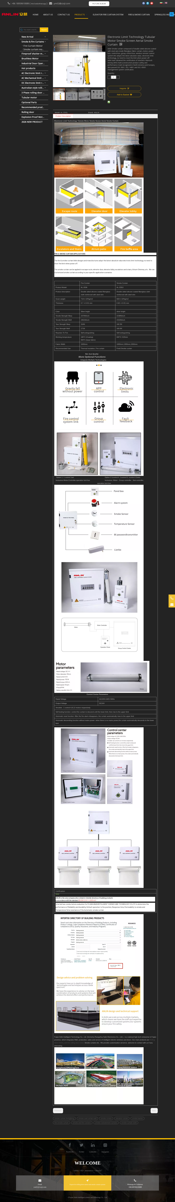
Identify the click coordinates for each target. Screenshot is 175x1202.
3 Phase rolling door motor (35, 92)
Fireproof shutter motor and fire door (35, 53)
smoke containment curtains (106, 1123)
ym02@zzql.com (62, 3)
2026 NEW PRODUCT (32, 121)
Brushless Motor (30, 58)
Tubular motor (29, 97)
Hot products (28, 68)
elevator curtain (122, 1118)
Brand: (90, 112)
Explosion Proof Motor (33, 117)
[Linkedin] (147, 3)
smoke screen (106, 1118)
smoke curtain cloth (129, 1123)
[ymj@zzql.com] (171, 604)
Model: (57, 112)
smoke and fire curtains (82, 1123)
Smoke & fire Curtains (33, 41)
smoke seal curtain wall (87, 1118)
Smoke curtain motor (34, 49)
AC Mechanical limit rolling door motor (35, 78)
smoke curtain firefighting (64, 1118)
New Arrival (27, 36)
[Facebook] (143, 3)
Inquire (123, 88)
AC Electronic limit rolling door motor (35, 73)
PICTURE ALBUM (99, 3)
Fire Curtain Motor (33, 45)
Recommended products (34, 107)
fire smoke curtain (61, 1123)
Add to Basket (123, 94)
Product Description (63, 116)
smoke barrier (137, 1118)
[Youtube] (151, 3)
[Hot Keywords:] (172, 14)
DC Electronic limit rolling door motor (35, 82)
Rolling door (28, 112)
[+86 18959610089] (171, 598)
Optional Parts (29, 102)
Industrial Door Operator (34, 63)
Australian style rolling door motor (35, 87)
